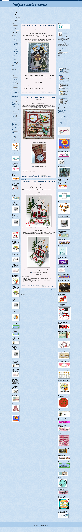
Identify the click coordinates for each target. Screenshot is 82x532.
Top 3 (13, 129)
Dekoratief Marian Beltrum (62, 110)
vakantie (13, 137)
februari (15, 62)
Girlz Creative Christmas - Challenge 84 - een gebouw (38, 181)
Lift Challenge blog (15, 109)
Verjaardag (49, 176)
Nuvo (13, 117)
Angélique (60, 75)
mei (14, 58)
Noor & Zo (13, 115)
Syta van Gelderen (15, 125)
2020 (16, 19)
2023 (16, 14)
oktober (15, 40)
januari (15, 63)
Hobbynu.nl (60, 117)
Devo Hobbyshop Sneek (61, 112)
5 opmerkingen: (37, 285)
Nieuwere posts (24, 289)
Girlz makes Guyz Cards (49, 100)
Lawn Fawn (13, 106)
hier (30, 78)
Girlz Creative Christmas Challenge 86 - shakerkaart (38, 25)
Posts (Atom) (27, 294)
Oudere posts (53, 289)
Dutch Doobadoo (14, 92)
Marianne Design (47, 92)
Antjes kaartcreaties (29, 4)
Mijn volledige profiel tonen (62, 48)
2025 (16, 11)
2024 (16, 12)
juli (14, 55)
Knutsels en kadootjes (15, 104)
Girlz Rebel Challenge (15, 98)
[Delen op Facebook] (44, 175)
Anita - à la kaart (61, 90)
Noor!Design (52, 286)
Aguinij (59, 115)
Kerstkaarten (42, 92)
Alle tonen (69, 105)
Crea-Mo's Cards (60, 122)
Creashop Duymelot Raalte (62, 116)
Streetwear (13, 123)
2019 (16, 20)
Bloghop (13, 82)
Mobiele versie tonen (39, 291)
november (15, 39)
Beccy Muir (59, 121)
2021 (16, 17)
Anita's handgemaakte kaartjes (63, 98)
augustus (15, 43)
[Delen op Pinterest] (45, 175)
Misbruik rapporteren (61, 520)
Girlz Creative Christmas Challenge (35, 92)
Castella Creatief (60, 111)
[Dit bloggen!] (42, 175)
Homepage (39, 289)
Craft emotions (32, 286)
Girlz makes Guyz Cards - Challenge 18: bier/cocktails (38, 97)
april (14, 59)
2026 (16, 9)
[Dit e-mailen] (41, 175)
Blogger (47, 525)
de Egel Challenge (14, 135)
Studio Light (51, 92)
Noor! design (45, 176)
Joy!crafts (13, 101)
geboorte (13, 136)
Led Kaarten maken (15, 107)
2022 (14, 66)
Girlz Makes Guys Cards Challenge (38, 176)
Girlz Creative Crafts (15, 96)
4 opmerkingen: (37, 175)
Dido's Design (60, 123)
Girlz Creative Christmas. (49, 31)
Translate (65, 53)
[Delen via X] (43, 175)
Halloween (13, 100)
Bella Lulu (31, 176)
